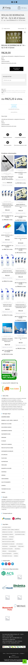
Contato (13, 655)
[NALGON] (7, 618)
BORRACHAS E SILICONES (20, 90)
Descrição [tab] (14, 106)
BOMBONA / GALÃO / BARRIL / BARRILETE (9, 420)
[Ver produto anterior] (2, 29)
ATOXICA (10, 92)
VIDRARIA (3, 492)
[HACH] (7, 597)
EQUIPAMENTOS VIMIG (5, 434)
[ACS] (7, 573)
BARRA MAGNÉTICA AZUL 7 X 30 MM (7, 235)
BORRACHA (15, 92)
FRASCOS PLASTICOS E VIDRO (7, 447)
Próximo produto (21, 28)
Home (4, 653)
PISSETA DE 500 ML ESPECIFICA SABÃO (7, 305)
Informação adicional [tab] (13, 109)
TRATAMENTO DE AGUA (6, 489)
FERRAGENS (3, 437)
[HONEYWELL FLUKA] (7, 607)
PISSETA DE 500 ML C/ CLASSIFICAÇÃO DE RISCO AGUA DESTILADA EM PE (20, 272)
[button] (25, 32)
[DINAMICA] (20, 585)
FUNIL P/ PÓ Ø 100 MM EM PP (21, 338)
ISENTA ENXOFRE (21, 92)
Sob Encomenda (10, 174)
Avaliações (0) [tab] (14, 112)
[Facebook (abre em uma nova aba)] (12, 2)
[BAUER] (20, 576)
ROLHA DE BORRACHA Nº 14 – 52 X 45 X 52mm (16, 20)
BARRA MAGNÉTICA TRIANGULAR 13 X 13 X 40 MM (21, 206)
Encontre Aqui (15, 653)
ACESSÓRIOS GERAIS (10, 90)
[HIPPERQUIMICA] (20, 597)
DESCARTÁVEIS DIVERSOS (6, 427)
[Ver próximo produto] (26, 29)
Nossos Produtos (10, 653)
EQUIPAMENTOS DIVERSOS (6, 430)
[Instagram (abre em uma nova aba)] (14, 2)
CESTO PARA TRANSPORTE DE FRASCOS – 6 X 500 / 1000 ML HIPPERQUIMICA (7, 178)
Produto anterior (7, 28)
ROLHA (2, 94)
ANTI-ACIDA (6, 92)
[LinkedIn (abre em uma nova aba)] (16, 2)
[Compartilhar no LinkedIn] (12, 563)
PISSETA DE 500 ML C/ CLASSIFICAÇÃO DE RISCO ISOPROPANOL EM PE (20, 306)
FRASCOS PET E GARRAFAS (6, 444)
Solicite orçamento (5, 482)
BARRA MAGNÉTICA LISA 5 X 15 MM (21, 173)
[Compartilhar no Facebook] (6, 563)
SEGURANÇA (3, 471)
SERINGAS (3, 475)
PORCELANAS (4, 465)
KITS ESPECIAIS (4, 454)
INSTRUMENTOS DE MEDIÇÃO (7, 451)
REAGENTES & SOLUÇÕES (6, 468)
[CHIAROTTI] (7, 587)
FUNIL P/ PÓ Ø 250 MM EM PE (21, 239)
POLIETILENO (4, 458)
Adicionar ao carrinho (16, 69)
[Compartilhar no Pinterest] (9, 563)
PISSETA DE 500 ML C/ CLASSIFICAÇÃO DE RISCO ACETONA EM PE (7, 205)
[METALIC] (20, 605)
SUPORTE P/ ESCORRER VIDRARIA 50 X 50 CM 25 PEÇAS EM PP (7, 340)
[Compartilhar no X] (2, 563)
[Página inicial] (1, 20)
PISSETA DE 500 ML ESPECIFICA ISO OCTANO (7, 271)
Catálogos (22, 653)
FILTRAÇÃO (3, 441)
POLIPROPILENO (4, 174)
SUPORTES (7, 174)
